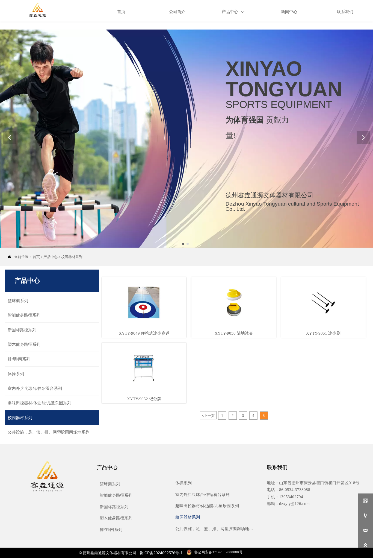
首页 (36, 257)
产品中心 (50, 257)
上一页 (208, 415)
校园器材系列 (71, 257)
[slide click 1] (188, 244)
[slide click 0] (183, 244)
